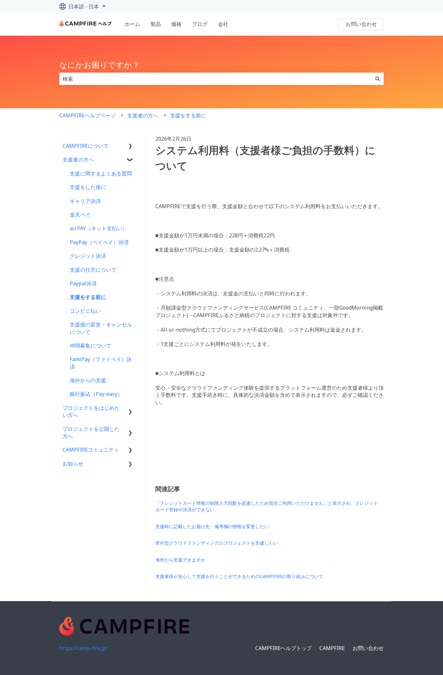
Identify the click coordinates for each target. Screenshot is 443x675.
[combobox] (215, 79)
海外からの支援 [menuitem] (88, 380)
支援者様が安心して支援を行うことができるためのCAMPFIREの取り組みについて (239, 576)
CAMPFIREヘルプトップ (283, 648)
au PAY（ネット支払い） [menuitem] (98, 228)
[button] (130, 146)
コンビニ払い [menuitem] (85, 310)
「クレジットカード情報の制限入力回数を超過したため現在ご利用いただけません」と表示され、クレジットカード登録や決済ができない (266, 506)
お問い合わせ (361, 24)
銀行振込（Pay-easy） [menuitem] (96, 393)
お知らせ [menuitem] (73, 463)
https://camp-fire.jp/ (83, 648)
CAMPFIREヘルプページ (87, 115)
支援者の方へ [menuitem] (78, 159)
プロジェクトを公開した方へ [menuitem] (91, 432)
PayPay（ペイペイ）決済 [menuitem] (99, 242)
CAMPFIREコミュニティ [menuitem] (91, 449)
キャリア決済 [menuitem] (85, 201)
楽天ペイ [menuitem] (80, 214)
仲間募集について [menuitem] (90, 345)
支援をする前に (188, 115)
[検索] (377, 79)
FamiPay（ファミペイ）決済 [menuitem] (101, 363)
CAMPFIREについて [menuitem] (86, 145)
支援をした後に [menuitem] (88, 187)
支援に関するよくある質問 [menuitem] (101, 173)
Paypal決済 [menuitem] (83, 283)
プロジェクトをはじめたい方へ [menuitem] (91, 411)
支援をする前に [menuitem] (88, 297)
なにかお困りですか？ (99, 64)
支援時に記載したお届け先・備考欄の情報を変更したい (212, 526)
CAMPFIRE (332, 648)
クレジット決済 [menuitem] (88, 255)
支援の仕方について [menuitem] (93, 269)
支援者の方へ (142, 115)
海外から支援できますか (180, 560)
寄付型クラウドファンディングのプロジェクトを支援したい (216, 543)
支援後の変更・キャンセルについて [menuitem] (101, 328)
